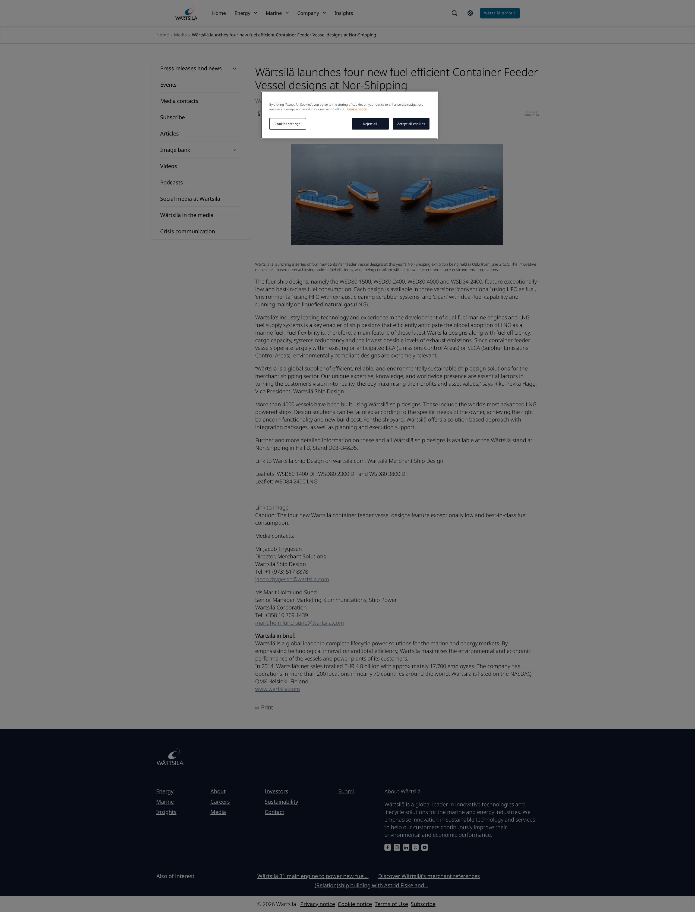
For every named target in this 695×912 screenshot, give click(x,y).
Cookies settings (287, 124)
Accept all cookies (411, 124)
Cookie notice (357, 109)
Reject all (370, 124)
